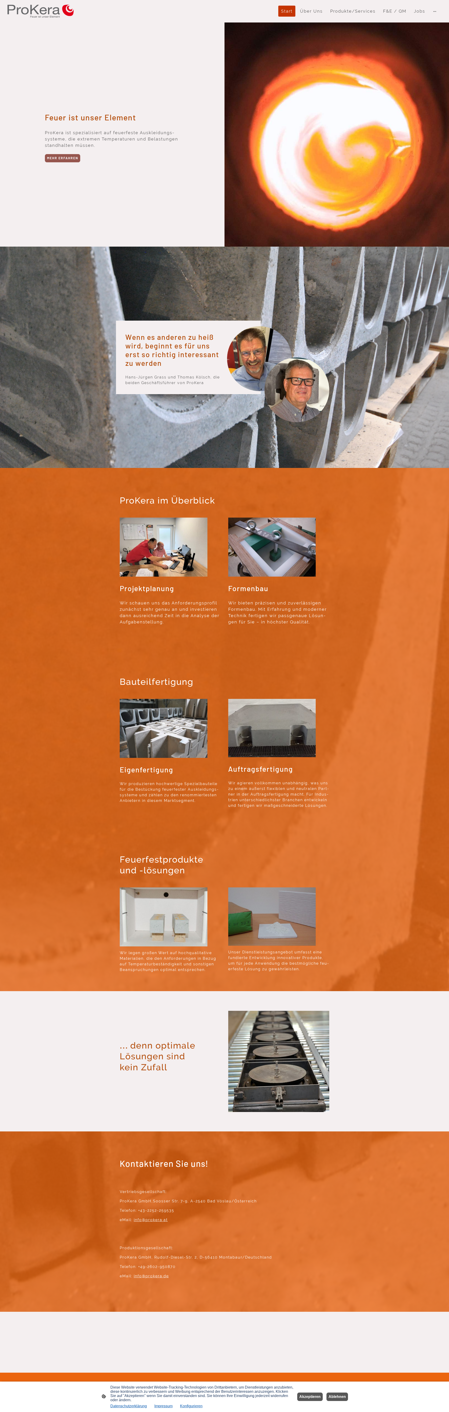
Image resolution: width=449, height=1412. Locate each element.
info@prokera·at (151, 1220)
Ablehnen (337, 1397)
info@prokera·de (151, 1276)
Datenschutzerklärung (128, 1406)
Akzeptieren (310, 1397)
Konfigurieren (191, 1406)
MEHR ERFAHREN (62, 158)
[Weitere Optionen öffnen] (435, 11)
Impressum (163, 1406)
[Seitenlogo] (40, 11)
